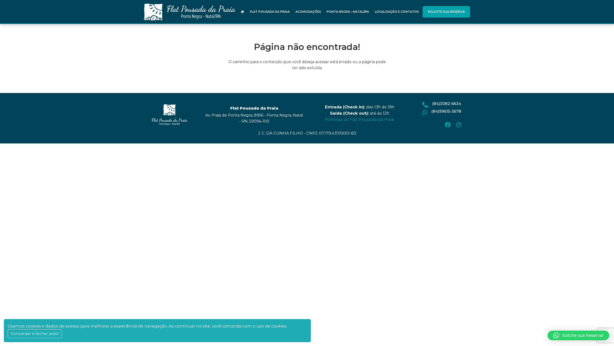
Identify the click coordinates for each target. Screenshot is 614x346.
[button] (578, 335)
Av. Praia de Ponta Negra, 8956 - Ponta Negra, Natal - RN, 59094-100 (254, 118)
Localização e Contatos (397, 11)
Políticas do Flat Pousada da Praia (359, 119)
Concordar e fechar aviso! (35, 333)
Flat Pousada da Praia (270, 11)
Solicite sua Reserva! (446, 11)
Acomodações (308, 11)
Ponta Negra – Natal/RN (348, 11)
